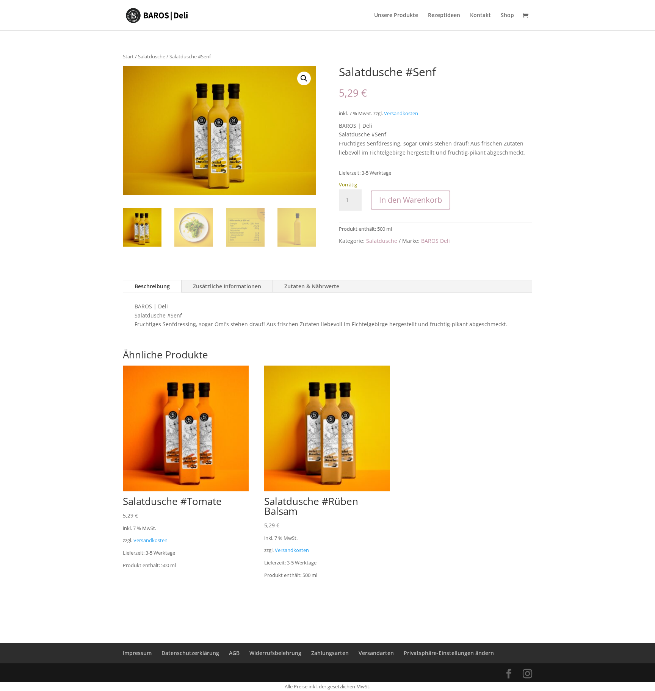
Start (128, 56)
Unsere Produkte (396, 16)
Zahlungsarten (330, 653)
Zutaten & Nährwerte (311, 286)
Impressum (137, 653)
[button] (304, 78)
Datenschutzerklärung (190, 653)
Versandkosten (401, 113)
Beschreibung (152, 286)
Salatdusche (151, 56)
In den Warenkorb (410, 200)
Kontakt (480, 16)
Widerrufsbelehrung (275, 653)
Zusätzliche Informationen (227, 286)
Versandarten (376, 653)
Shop (507, 16)
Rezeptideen (444, 16)
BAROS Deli (435, 240)
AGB (234, 653)
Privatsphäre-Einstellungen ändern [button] (449, 653)
